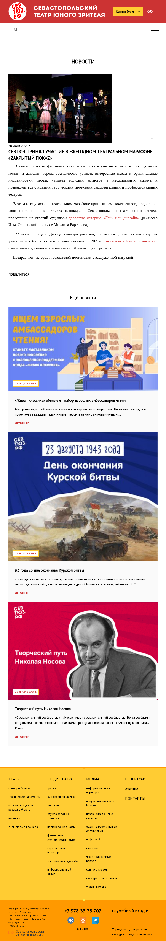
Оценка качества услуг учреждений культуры (30, 933)
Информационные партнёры (98, 790)
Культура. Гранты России (102, 878)
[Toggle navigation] (154, 30)
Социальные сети (97, 869)
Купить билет (126, 11)
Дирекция (53, 805)
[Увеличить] (83, 108)
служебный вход (129, 910)
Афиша (131, 788)
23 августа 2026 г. (26, 553)
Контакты (135, 798)
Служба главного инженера (58, 850)
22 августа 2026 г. (26, 691)
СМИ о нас (92, 848)
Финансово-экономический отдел (61, 837)
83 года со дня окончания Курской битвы (49, 570)
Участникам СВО (96, 887)
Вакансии (14, 818)
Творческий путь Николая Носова (43, 708)
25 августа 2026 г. (26, 383)
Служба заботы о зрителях (58, 816)
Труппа (51, 788)
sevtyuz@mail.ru (16, 922)
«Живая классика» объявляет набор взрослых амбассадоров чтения (71, 400)
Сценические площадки (23, 827)
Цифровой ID (94, 839)
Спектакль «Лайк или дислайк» (130, 241)
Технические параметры (24, 797)
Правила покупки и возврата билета (20, 807)
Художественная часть (62, 797)
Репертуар (135, 779)
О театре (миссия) (20, 788)
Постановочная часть (61, 827)
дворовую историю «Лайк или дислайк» (104, 218)
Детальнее (22, 423)
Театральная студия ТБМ (63, 861)
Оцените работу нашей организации (101, 829)
